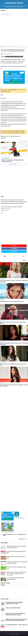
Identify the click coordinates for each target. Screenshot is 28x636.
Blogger (16, 634)
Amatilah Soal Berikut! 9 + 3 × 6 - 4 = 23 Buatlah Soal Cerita (20, 518)
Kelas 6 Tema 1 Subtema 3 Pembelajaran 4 (14, 56)
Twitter (14, 251)
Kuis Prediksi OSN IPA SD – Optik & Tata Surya (16, 624)
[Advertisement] (14, 31)
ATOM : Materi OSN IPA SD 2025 (13, 608)
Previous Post (22, 538)
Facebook (14, 248)
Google (15, 245)
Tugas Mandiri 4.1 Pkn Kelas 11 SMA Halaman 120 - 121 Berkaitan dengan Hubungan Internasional (16, 574)
